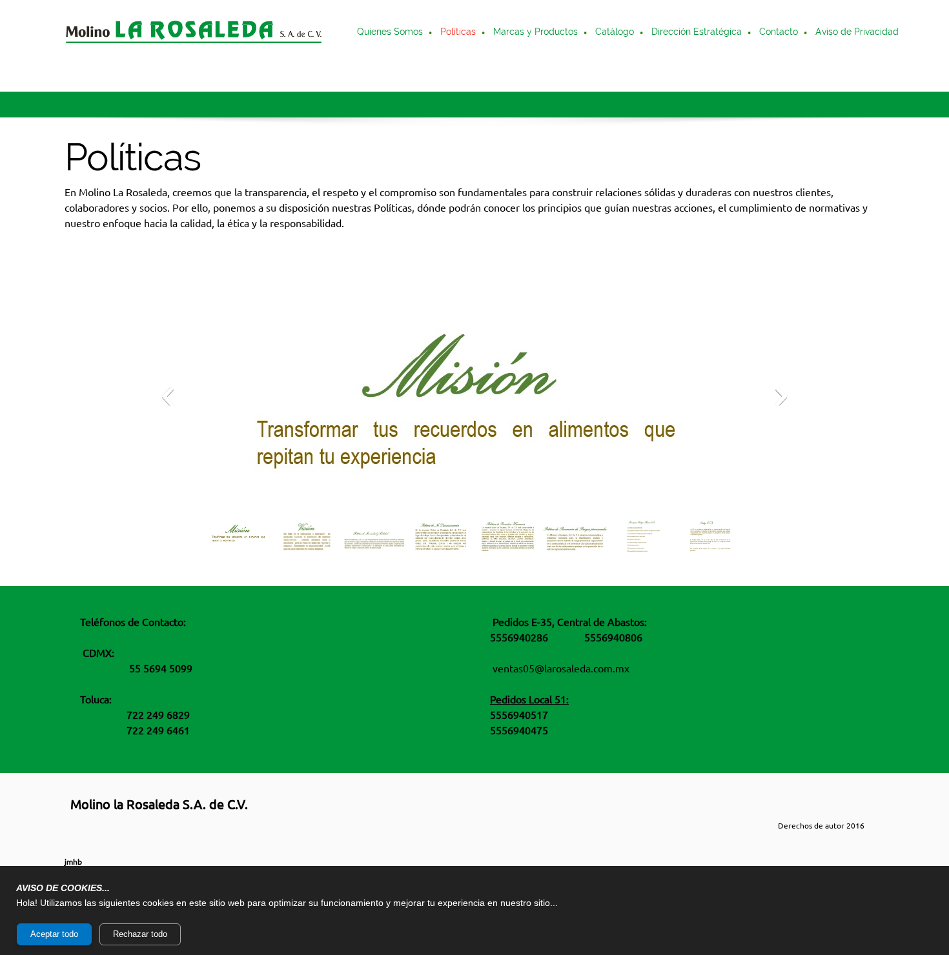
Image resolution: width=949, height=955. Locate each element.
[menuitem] (390, 33)
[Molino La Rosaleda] (194, 33)
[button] (474, 399)
